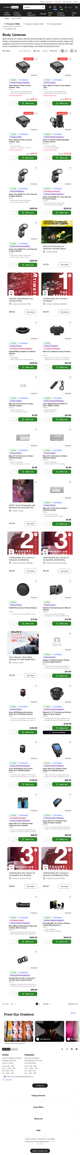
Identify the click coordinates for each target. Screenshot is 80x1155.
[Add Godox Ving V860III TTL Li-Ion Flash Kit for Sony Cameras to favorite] (36, 222)
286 (47, 1004)
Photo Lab (50, 14)
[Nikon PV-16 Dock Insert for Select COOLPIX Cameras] (23, 385)
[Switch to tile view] (62, 51)
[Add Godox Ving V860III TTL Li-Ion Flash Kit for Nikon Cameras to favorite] (36, 167)
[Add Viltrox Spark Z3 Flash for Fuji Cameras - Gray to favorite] (70, 59)
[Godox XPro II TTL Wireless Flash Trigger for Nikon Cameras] (57, 802)
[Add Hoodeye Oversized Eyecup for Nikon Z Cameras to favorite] (70, 581)
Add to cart (29, 103)
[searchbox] (34, 7)
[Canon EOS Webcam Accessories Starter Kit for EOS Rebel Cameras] (23, 693)
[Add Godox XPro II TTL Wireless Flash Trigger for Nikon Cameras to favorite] (70, 794)
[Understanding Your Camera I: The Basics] (57, 284)
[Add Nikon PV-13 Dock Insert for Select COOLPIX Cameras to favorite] (70, 481)
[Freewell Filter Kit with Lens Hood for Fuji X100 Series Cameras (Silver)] (23, 959)
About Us (57, 2)
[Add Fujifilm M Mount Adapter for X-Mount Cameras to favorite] (36, 322)
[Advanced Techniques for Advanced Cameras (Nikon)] (57, 231)
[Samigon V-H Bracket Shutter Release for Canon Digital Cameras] (57, 641)
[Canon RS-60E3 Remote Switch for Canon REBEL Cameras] (57, 385)
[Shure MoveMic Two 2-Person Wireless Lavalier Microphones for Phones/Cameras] (57, 904)
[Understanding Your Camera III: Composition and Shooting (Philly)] (23, 858)
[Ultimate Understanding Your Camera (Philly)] (23, 284)
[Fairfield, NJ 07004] (50, 7)
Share (38, 51)
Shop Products (7, 14)
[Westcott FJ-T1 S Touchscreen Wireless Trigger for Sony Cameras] (57, 693)
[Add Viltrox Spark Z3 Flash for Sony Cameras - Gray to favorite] (36, 59)
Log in (70, 7)
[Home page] (10, 7)
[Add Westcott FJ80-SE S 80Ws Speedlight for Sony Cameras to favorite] (70, 113)
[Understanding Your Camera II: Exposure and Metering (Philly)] (57, 858)
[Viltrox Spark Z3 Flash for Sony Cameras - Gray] (23, 67)
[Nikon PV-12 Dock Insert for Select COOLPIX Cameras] (57, 437)
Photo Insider (67, 2)
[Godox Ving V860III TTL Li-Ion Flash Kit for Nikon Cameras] (23, 175)
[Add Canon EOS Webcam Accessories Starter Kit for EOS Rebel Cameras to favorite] (36, 685)
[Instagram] (67, 1049)
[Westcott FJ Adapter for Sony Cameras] (57, 330)
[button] (76, 7)
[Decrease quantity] (10, 103)
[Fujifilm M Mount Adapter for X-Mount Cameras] (23, 330)
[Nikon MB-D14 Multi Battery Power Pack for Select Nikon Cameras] (23, 904)
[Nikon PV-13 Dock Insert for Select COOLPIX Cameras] (57, 489)
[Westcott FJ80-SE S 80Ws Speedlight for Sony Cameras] (57, 121)
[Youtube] (76, 1049)
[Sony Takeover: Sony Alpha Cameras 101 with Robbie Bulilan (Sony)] (23, 642)
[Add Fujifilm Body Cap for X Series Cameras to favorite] (36, 581)
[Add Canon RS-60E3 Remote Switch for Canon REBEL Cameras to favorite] (70, 377)
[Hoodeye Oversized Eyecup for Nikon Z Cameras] (57, 589)
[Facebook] (72, 1049)
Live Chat (8, 1079)
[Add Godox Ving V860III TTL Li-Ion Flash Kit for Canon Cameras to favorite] (70, 167)
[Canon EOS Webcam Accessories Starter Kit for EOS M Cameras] (23, 750)
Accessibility (51, 1139)
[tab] (12, 24)
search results (17, 18)
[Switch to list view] (66, 51)
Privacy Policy (42, 1139)
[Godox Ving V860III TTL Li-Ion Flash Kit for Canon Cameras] (57, 175)
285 (44, 1004)
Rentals (43, 14)
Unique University (17, 14)
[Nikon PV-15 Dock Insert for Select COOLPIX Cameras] (23, 437)
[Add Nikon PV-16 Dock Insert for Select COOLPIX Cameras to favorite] (36, 377)
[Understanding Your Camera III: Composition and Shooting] (57, 543)
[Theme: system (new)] (60, 7)
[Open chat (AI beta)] (54, 7)
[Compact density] (76, 51)
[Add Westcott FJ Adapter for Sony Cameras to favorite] (70, 322)
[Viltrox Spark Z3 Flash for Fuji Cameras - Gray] (57, 67)
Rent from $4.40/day (58, 732)
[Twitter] (62, 1049)
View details (64, 265)
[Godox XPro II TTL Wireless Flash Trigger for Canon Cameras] (23, 802)
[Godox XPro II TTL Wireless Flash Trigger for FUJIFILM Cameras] (57, 750)
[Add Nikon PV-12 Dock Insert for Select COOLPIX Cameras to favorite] (70, 429)
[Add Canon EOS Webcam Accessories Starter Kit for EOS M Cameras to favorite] (36, 742)
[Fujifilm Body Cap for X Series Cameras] (23, 589)
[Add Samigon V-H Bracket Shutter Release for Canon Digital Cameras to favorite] (70, 633)
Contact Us (40, 1086)
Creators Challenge (61, 14)
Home (7, 18)
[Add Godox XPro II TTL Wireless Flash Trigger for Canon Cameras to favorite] (36, 794)
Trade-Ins (74, 14)
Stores (75, 2)
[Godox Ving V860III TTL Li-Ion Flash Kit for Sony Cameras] (23, 230)
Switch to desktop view (40, 1151)
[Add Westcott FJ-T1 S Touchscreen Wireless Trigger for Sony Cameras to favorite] (70, 685)
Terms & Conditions (30, 1139)
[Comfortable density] (72, 51)
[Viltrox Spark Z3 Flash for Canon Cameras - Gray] (23, 121)
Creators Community (46, 2)
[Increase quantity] (16, 103)
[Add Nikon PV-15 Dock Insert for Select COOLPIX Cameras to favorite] (36, 429)
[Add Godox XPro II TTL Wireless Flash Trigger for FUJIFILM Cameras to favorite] (70, 742)
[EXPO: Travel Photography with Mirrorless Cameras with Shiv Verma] (23, 490)
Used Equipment (31, 14)
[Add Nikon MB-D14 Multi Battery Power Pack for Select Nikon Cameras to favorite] (36, 896)
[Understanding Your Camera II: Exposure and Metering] (23, 543)
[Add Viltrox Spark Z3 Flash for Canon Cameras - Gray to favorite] (36, 113)
